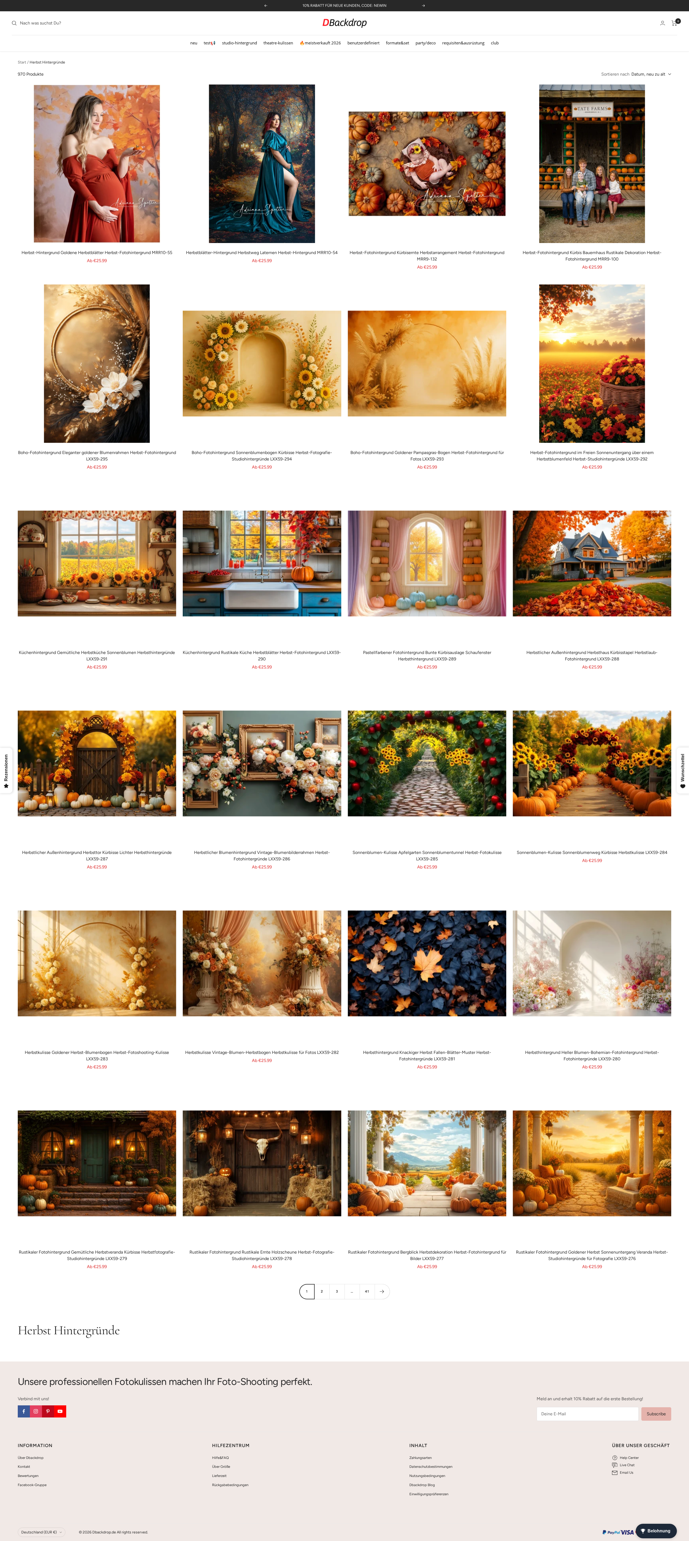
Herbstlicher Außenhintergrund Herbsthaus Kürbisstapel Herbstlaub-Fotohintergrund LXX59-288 (592, 656)
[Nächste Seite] (382, 1291)
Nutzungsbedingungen (427, 1476)
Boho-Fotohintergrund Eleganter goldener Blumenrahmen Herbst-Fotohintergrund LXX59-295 (97, 456)
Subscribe (656, 1413)
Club (495, 42)
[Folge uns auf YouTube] (60, 1411)
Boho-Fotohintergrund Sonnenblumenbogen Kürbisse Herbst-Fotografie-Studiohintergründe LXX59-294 (262, 456)
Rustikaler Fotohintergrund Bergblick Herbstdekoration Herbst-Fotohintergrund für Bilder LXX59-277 (427, 1255)
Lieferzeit (219, 1476)
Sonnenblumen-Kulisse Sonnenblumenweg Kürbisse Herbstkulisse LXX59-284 (592, 852)
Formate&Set (397, 42)
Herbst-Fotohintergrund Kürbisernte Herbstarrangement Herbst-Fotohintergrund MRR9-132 (427, 256)
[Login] (662, 23)
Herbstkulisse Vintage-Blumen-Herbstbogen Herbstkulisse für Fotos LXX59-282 (262, 1052)
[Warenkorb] (674, 23)
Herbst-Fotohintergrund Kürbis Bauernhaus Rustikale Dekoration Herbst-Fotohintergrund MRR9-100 (592, 256)
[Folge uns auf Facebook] (24, 1411)
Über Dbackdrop (31, 1458)
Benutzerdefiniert (363, 42)
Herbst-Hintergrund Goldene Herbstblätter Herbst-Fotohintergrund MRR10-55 (97, 252)
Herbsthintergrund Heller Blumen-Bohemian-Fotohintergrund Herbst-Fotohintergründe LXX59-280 (592, 1055)
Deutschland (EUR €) (39, 1532)
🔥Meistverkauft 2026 (320, 42)
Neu (193, 42)
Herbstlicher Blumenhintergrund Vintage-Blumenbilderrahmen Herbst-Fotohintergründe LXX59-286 (262, 855)
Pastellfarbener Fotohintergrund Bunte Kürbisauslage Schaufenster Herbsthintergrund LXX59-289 (427, 656)
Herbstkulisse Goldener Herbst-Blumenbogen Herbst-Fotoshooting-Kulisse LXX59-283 (97, 1055)
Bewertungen (28, 1476)
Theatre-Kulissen (278, 42)
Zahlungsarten (420, 1458)
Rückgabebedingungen (230, 1485)
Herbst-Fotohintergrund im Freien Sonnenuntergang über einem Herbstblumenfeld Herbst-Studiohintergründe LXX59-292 (592, 456)
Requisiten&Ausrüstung (463, 42)
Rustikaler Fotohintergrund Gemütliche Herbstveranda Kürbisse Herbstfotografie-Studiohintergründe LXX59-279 (97, 1255)
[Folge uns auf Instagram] (36, 1411)
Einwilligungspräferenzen (428, 1494)
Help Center (629, 1458)
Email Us (626, 1472)
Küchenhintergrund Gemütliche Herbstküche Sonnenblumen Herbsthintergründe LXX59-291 (97, 656)
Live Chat (627, 1465)
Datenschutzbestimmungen (430, 1467)
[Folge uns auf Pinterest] (48, 1411)
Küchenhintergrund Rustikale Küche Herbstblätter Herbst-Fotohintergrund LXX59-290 (262, 656)
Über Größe (221, 1467)
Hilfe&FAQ (220, 1458)
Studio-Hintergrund (239, 42)
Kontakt (24, 1467)
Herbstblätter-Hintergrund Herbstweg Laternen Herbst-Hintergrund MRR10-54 (262, 252)
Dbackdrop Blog (422, 1485)
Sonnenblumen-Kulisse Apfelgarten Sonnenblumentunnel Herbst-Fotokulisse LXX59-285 (427, 855)
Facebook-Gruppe (32, 1485)
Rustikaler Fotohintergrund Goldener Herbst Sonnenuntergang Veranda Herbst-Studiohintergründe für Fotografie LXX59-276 (592, 1255)
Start (22, 62)
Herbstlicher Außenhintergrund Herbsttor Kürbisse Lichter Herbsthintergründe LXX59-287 (97, 855)
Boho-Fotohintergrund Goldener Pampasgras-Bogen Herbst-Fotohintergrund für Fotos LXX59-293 (427, 456)
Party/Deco (426, 42)
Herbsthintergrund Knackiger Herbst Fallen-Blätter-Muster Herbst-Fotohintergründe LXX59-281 (427, 1055)
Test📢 (210, 42)
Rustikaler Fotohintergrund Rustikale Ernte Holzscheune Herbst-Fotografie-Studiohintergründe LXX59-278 (262, 1255)
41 (367, 1291)
